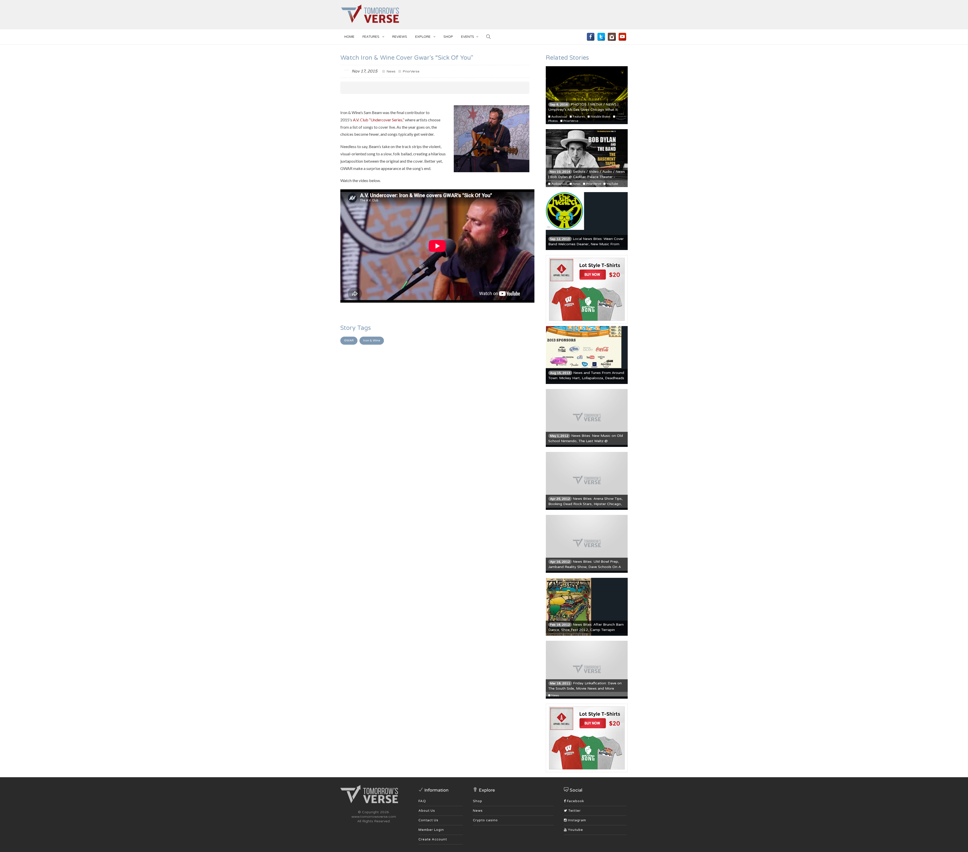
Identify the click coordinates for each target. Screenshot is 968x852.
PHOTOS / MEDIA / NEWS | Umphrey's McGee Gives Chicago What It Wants (583, 109)
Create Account (432, 839)
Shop (477, 801)
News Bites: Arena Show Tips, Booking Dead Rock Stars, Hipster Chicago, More (585, 503)
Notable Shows (600, 116)
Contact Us (428, 820)
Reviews (399, 37)
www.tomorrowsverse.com (373, 816)
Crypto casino (485, 820)
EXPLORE (423, 37)
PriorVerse (410, 71)
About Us (426, 811)
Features (371, 37)
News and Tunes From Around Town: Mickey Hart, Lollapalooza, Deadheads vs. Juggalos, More (586, 378)
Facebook (575, 801)
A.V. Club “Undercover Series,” (378, 119)
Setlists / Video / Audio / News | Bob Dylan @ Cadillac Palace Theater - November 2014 (586, 176)
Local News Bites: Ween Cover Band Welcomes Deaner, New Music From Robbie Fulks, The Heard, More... (586, 244)
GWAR (349, 340)
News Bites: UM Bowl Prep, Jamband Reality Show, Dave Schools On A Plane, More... (584, 566)
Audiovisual (559, 116)
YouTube (612, 184)
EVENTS (467, 37)
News (391, 71)
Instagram (576, 820)
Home (349, 37)
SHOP (448, 37)
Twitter (574, 811)
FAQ (422, 801)
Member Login (431, 830)
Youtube (575, 830)
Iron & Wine (371, 340)
